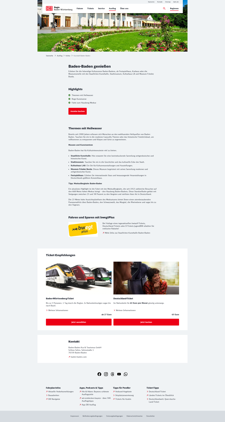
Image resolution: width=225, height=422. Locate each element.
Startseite (49, 56)
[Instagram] (106, 374)
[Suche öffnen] (164, 8)
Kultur (68, 56)
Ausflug (59, 56)
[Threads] (112, 374)
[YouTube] (119, 374)
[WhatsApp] (126, 374)
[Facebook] (99, 374)
